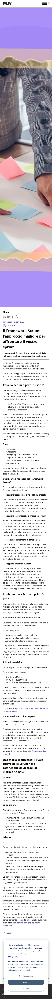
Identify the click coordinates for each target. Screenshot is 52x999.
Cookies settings (26, 976)
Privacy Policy (13, 957)
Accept (26, 982)
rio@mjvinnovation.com (36, 997)
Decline (26, 989)
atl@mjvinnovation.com (10, 997)
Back (9, 933)
